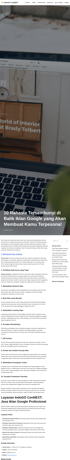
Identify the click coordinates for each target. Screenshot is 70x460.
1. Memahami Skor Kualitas (11, 254)
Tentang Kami (41, 2)
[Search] (67, 240)
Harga (34, 2)
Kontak (67, 2)
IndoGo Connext (8, 230)
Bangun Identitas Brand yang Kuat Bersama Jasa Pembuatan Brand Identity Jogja (60, 261)
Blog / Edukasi (59, 2)
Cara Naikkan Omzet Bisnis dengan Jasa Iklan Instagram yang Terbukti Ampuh (59, 255)
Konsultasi (50, 2)
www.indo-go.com (11, 455)
